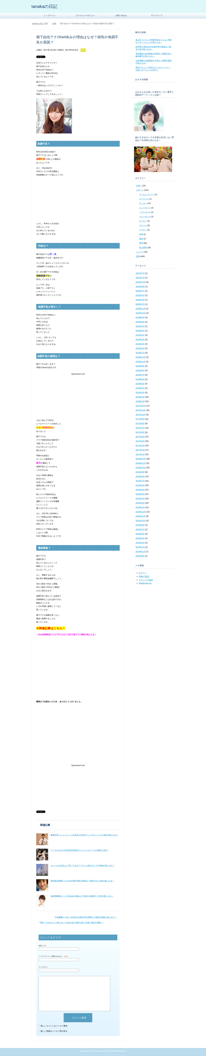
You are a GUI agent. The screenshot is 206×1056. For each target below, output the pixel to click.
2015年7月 (140, 529)
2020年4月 (140, 295)
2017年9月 (140, 419)
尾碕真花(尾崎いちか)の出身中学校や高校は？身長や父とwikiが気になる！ (82, 881)
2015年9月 (140, 525)
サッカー (143, 203)
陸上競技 (143, 248)
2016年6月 (140, 485)
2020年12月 (141, 282)
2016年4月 (140, 494)
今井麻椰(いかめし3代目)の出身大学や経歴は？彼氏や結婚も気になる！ (85, 917)
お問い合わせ (121, 15)
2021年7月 (140, 273)
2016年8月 (140, 476)
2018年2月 (140, 397)
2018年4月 (140, 388)
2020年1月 (140, 304)
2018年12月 (141, 357)
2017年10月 (141, 415)
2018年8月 (140, 370)
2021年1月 (140, 278)
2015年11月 (141, 516)
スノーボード (145, 208)
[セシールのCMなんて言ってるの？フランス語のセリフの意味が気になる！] (42, 870)
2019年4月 (140, 340)
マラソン (143, 225)
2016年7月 (140, 481)
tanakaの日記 (44, 6)
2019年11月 (141, 309)
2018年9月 (140, 366)
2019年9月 (140, 317)
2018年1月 (140, 401)
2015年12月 (141, 512)
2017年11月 (141, 410)
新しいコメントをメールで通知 (54, 1026)
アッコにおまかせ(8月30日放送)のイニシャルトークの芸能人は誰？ (79, 850)
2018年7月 (140, 375)
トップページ (49, 15)
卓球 (141, 234)
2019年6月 (140, 331)
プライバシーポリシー (85, 15)
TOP (41, 24)
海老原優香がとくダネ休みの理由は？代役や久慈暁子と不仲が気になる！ (82, 896)
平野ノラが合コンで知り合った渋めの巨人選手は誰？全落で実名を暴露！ (71, 923)
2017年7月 (140, 428)
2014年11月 (141, 552)
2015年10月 (141, 521)
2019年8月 (140, 322)
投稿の (144, 576)
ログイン (142, 573)
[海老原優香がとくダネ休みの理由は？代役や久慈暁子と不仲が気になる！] (42, 900)
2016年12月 (141, 459)
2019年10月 (141, 313)
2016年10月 (141, 468)
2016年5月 (140, 490)
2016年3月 (140, 499)
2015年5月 (140, 538)
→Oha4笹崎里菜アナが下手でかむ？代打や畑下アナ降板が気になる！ (66, 634)
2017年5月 (140, 437)
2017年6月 (140, 432)
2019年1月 (140, 353)
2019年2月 (140, 348)
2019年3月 (140, 344)
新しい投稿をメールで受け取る (54, 1031)
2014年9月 (140, 556)
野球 (141, 243)
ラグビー (143, 230)
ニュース (140, 252)
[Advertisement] (56, 202)
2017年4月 (140, 441)
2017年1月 (140, 454)
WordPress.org (145, 583)
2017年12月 (141, 406)
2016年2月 (140, 503)
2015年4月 (140, 543)
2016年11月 (141, 463)
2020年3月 (140, 300)
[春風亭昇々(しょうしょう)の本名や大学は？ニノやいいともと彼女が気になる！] (42, 839)
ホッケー (143, 221)
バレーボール (145, 217)
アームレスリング (146, 195)
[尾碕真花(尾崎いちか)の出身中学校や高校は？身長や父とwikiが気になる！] (42, 885)
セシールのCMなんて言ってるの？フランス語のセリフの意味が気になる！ (83, 866)
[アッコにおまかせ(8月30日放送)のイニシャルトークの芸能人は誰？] (42, 855)
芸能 (83, 50)
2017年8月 (140, 423)
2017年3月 (140, 446)
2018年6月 (140, 379)
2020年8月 (140, 287)
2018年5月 (140, 384)
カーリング (144, 199)
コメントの (146, 580)
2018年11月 (141, 362)
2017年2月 (140, 450)
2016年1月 (140, 507)
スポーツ (140, 190)
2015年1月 (140, 547)
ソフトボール (145, 212)
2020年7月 (140, 291)
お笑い (139, 186)
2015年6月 (140, 534)
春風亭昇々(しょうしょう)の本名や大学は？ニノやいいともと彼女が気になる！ (84, 835)
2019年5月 (140, 335)
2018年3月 (140, 393)
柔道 (141, 239)
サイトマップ (156, 15)
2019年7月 (140, 326)
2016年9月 (140, 472)
